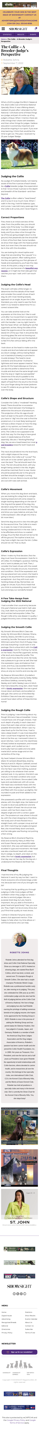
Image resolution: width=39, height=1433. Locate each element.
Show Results (30, 1316)
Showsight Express (16, 1373)
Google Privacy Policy (16, 1420)
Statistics (28, 1312)
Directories (6, 1329)
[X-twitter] (17, 1293)
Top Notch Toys (30, 1373)
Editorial (5, 1326)
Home (3, 39)
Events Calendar (31, 1319)
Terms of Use (30, 1333)
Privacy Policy (7, 1333)
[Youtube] (24, 1293)
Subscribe (29, 1329)
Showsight (6, 1372)
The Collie (5, 198)
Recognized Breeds (9, 1322)
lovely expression (15, 688)
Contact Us (29, 1326)
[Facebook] (14, 1293)
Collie (7, 186)
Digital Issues (7, 1316)
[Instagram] (21, 1293)
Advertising (6, 1319)
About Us (28, 1322)
